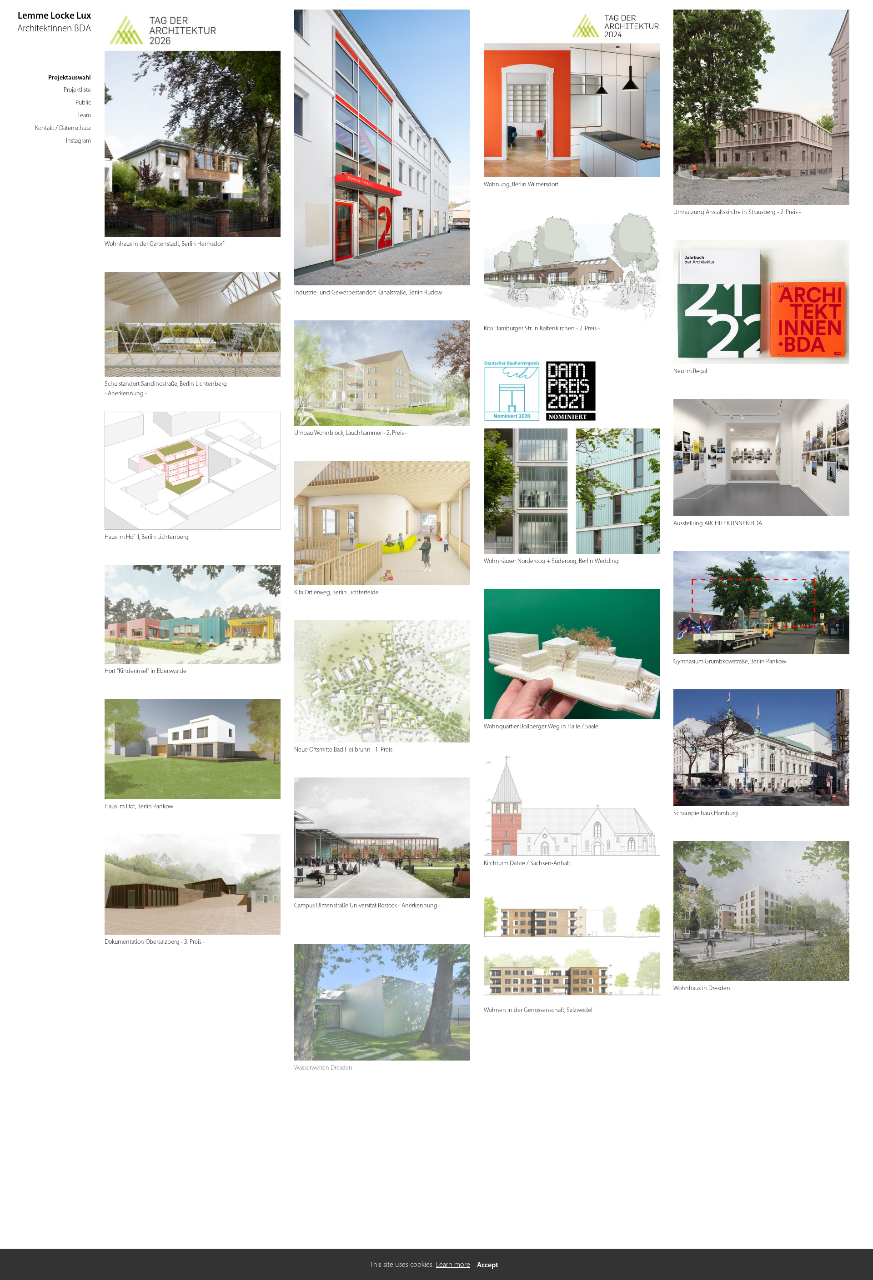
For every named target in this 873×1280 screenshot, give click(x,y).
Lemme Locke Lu (52, 15)
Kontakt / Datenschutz (63, 128)
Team (84, 115)
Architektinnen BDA (54, 28)
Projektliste (77, 90)
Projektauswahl (69, 77)
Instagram (78, 140)
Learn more (453, 1264)
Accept (487, 1264)
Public (83, 102)
